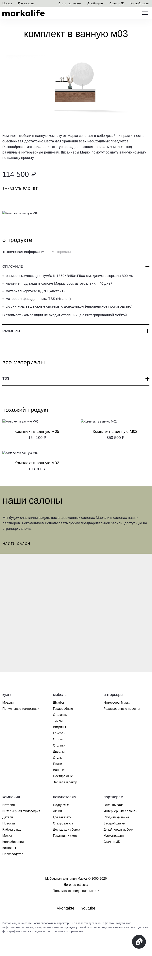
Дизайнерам (95, 3)
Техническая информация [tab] (23, 252)
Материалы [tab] (61, 252)
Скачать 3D (117, 3)
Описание (12, 266)
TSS (5, 378)
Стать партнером (70, 3)
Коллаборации (139, 3)
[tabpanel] (75, 299)
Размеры (11, 331)
